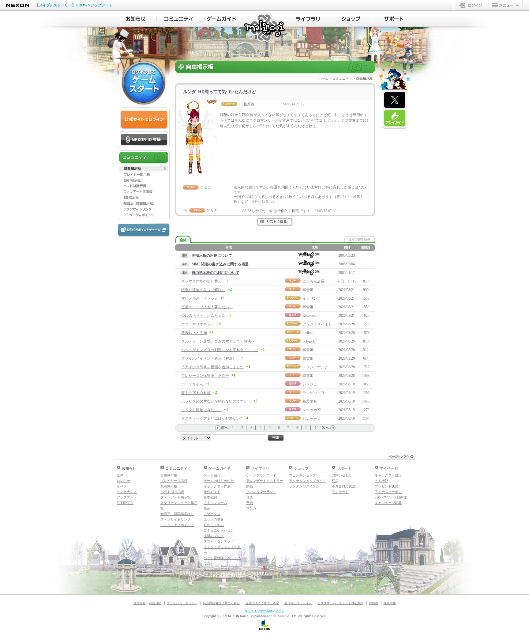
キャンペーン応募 (388, 503)
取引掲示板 (168, 486)
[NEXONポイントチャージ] (144, 230)
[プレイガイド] (395, 118)
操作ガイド (212, 492)
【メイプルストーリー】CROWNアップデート (73, 5)
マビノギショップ (302, 475)
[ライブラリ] (307, 19)
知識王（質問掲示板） (177, 514)
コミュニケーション (219, 530)
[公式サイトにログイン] (144, 119)
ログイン (471, 5)
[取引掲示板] (143, 180)
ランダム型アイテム (304, 486)
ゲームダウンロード (261, 475)
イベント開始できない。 (201, 410)
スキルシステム (215, 503)
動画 (249, 486)
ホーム (323, 78)
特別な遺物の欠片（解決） (203, 290)
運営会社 (139, 603)
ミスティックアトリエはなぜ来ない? (211, 418)
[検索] (276, 437)
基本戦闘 (210, 497)
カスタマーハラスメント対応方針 (340, 603)
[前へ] (217, 428)
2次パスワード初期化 (391, 497)
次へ (325, 428)
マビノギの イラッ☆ (199, 298)
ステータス (212, 514)
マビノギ (264, 28)
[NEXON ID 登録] (144, 140)
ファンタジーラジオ (261, 492)
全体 (120, 475)
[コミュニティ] (178, 19)
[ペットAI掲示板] (143, 186)
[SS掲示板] (143, 197)
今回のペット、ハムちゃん (203, 315)
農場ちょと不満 (194, 333)
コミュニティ (342, 78)
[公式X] (395, 100)
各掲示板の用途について (212, 255)
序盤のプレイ (214, 536)
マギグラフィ (214, 574)
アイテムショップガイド (307, 481)
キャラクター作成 (217, 486)
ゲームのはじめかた (219, 481)
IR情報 (373, 603)
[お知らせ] (135, 19)
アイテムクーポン (388, 492)
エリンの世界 (214, 519)
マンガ (251, 508)
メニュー (506, 5)
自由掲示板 (168, 475)
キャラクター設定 (388, 475)
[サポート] (393, 19)
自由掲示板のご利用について (215, 273)
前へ (224, 428)
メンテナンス (127, 492)
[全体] (183, 239)
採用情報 (390, 603)
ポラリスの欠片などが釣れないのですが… (216, 401)
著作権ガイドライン (298, 603)
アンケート (340, 492)
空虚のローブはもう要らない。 (207, 307)
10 (316, 428)
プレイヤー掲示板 (173, 481)
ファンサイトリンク (175, 519)
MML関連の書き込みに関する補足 (220, 264)
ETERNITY (125, 503)
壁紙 (249, 503)
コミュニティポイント (177, 525)
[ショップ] (350, 19)
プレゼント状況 (386, 486)
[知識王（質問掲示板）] (143, 203)
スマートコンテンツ (219, 541)
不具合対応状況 (343, 486)
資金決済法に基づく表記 (262, 603)
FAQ (335, 481)
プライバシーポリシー (182, 603)
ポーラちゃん (192, 384)
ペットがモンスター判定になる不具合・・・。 (219, 350)
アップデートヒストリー (264, 481)
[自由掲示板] (143, 168)
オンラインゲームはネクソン (264, 610)
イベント (123, 486)
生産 (207, 508)
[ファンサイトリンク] (143, 209)
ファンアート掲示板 (175, 497)
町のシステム (214, 525)
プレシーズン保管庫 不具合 (205, 375)
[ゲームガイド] (221, 19)
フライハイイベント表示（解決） (208, 358)
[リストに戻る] (275, 222)
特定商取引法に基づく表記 (221, 603)
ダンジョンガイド (217, 569)
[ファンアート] (143, 192)
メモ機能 (381, 481)
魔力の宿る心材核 (196, 393)
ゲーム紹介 (212, 475)
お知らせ (123, 481)
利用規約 (155, 603)
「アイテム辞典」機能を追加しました (212, 367)
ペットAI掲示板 (172, 492)
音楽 (249, 497)
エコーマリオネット (197, 324)
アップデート (127, 497)
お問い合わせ (342, 475)
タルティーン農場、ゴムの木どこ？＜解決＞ (218, 341)
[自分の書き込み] (359, 239)
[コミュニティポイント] (143, 215)
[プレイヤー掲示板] (143, 174)
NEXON (17, 5)
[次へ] (333, 428)
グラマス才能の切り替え (201, 281)
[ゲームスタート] (143, 82)
